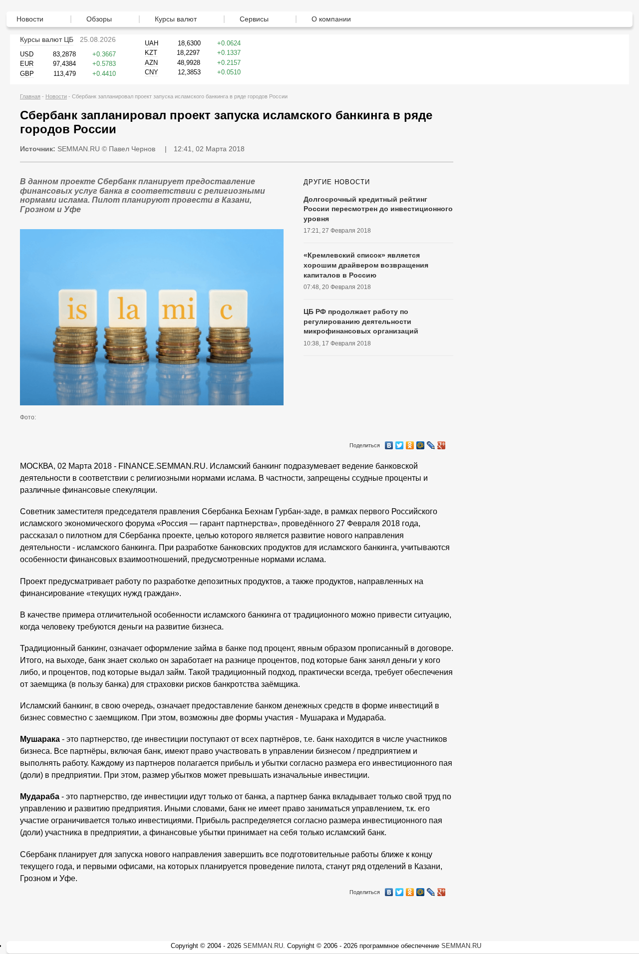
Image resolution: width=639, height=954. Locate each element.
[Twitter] (399, 443)
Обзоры (99, 19)
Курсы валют (176, 19)
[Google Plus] (441, 443)
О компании (331, 19)
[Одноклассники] (410, 443)
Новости (29, 19)
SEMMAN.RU (78, 149)
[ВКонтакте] (389, 443)
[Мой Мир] (420, 443)
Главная (30, 96)
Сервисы (254, 19)
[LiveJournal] (431, 443)
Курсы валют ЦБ (46, 39)
